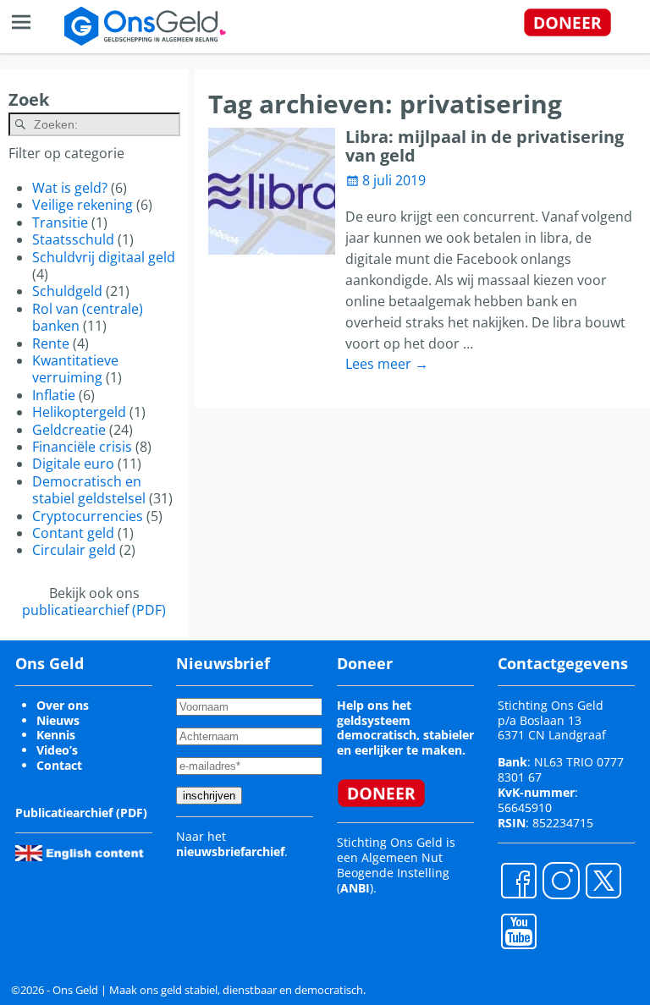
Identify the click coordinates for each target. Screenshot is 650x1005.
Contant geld (73, 533)
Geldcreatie (69, 429)
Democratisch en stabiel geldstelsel (89, 490)
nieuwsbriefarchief (230, 851)
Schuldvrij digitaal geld (103, 257)
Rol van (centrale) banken (87, 317)
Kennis (55, 735)
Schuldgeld (67, 291)
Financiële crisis (82, 446)
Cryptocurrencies (87, 516)
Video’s (57, 750)
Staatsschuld (73, 239)
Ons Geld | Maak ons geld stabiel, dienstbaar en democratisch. (209, 989)
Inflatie (53, 395)
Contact (59, 765)
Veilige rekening (82, 204)
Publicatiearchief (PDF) (81, 813)
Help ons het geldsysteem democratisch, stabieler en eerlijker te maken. (405, 728)
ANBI (355, 888)
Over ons (62, 705)
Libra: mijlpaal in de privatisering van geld (484, 146)
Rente (50, 343)
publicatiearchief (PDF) (94, 610)
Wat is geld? (69, 187)
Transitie (60, 222)
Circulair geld (74, 550)
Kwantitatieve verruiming (75, 369)
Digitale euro (73, 463)
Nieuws (58, 720)
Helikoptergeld (79, 412)
